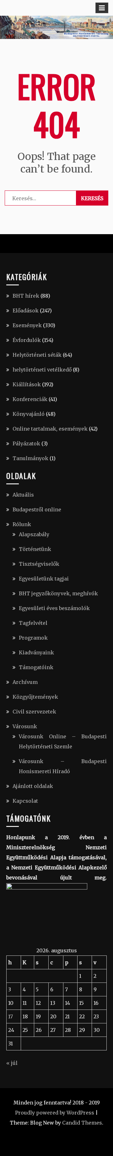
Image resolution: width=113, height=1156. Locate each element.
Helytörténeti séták (37, 355)
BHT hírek (26, 296)
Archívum (25, 682)
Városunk (25, 726)
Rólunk (22, 524)
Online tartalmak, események (50, 429)
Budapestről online (37, 509)
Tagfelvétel (33, 623)
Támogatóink (36, 667)
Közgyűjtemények (35, 697)
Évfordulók (27, 340)
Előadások (26, 310)
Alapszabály (34, 534)
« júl (12, 1063)
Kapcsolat (25, 801)
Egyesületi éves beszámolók (54, 608)
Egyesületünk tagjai (44, 578)
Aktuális (23, 495)
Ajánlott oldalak (33, 786)
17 (10, 1016)
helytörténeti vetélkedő (42, 369)
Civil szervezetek (34, 711)
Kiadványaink (36, 652)
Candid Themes (82, 1123)
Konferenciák (30, 399)
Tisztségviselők (39, 564)
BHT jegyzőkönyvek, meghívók (58, 593)
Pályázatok (26, 443)
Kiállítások (27, 384)
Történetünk (35, 549)
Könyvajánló (29, 414)
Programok (33, 638)
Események (27, 325)
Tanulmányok (30, 458)
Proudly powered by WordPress (54, 1112)
